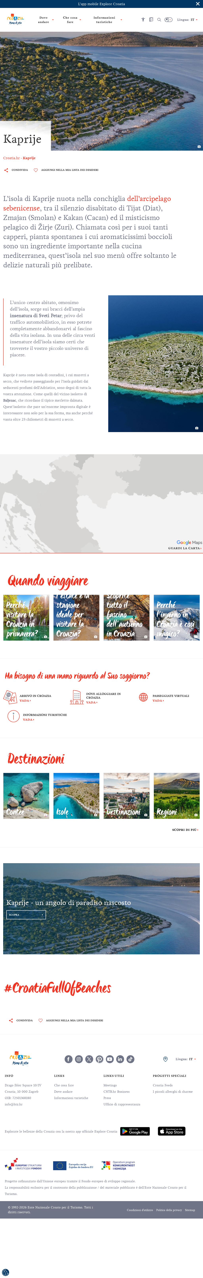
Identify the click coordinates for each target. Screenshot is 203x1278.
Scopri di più (184, 830)
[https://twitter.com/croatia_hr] (89, 1059)
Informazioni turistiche (71, 1098)
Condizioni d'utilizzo (140, 1210)
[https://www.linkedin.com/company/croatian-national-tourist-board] (120, 1059)
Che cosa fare (64, 1085)
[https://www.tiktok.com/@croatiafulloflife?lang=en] (130, 1059)
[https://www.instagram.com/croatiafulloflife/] (79, 1059)
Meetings (110, 1085)
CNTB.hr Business (116, 1092)
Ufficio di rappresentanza (121, 1104)
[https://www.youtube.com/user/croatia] (110, 1059)
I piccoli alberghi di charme (173, 1092)
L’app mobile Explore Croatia (101, 4)
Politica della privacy (169, 1210)
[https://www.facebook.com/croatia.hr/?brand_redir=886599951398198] (69, 1059)
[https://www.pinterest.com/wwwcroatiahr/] (99, 1059)
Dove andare (63, 1092)
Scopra (14, 915)
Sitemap (190, 1210)
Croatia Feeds (163, 1085)
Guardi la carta (184, 548)
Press (107, 1098)
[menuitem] (135, 1131)
